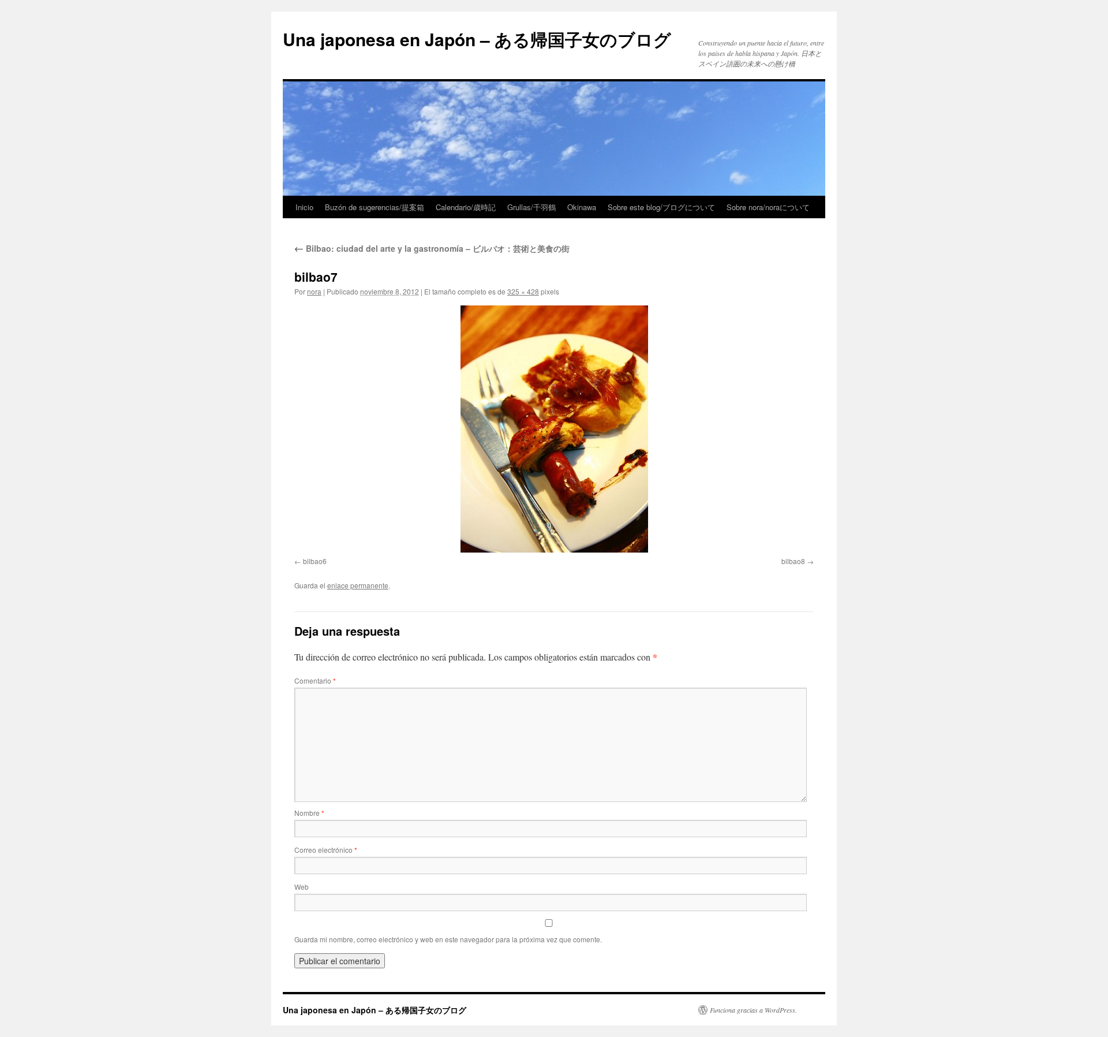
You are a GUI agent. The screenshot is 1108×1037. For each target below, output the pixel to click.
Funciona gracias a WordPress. (753, 1009)
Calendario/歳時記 (466, 207)
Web (301, 886)
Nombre (309, 813)
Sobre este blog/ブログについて (661, 207)
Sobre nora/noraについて (768, 207)
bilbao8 (793, 561)
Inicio (304, 207)
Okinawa (581, 207)
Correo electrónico (325, 850)
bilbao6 (315, 561)
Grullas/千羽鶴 (531, 207)
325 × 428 (523, 291)
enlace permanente (357, 585)
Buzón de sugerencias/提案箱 (374, 207)
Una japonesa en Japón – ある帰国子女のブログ (477, 39)
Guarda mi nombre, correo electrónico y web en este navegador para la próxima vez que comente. (448, 939)
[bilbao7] (554, 429)
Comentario (315, 680)
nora (314, 291)
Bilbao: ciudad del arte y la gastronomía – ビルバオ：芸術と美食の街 (432, 248)
